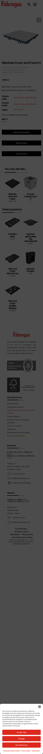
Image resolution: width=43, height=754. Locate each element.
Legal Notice (36, 750)
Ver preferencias (21, 745)
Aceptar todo (21, 732)
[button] (39, 707)
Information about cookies (11, 750)
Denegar (21, 739)
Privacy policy (26, 750)
